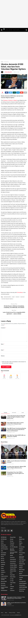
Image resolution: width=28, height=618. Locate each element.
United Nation (22, 585)
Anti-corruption (4, 548)
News (20, 541)
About (6, 612)
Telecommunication (23, 575)
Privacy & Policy (12, 612)
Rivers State (22, 569)
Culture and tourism (3, 578)
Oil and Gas (22, 547)
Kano (11, 573)
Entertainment (4, 590)
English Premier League (4, 588)
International (6, 61)
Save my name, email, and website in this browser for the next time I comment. (14, 362)
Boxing (2, 558)
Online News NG (8, 72)
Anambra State (4, 547)
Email (2, 350)
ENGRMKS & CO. (18, 615)
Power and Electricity (21, 557)
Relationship (22, 563)
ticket (13, 296)
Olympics (21, 548)
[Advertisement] (14, 14)
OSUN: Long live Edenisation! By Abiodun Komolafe (16, 461)
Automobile (3, 552)
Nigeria (20, 543)
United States (22, 589)
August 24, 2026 (5, 457)
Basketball (3, 554)
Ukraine (17, 296)
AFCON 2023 (4, 539)
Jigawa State (13, 569)
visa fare (22, 296)
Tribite (20, 579)
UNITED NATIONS (23, 587)
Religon (21, 567)
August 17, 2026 (11, 469)
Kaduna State (13, 571)
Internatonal (12, 563)
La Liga (11, 578)
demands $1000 (7, 296)
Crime (2, 574)
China (2, 568)
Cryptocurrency (4, 576)
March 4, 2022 (16, 72)
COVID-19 (3, 572)
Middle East (21, 539)
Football (12, 545)
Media (20, 537)
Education (3, 585)
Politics (21, 554)
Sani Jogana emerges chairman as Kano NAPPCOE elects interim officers (13, 455)
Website (3, 355)
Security (21, 571)
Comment (3, 327)
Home (2, 61)
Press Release (22, 560)
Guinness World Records (13, 552)
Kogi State (12, 574)
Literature (12, 590)
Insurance (12, 557)
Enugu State (13, 537)
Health (11, 555)
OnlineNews (20, 292)
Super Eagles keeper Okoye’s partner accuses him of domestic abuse (15, 423)
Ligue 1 (11, 588)
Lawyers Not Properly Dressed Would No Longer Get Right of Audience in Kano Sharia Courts (16, 417)
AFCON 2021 (4, 537)
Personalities (22, 552)
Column (2, 570)
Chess (2, 566)
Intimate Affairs (13, 565)
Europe (11, 539)
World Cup (21, 591)
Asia (2, 550)
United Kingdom (22, 583)
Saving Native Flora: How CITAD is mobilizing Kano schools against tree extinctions (15, 473)
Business (3, 562)
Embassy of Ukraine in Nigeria (10, 100)
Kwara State (12, 576)
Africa (2, 541)
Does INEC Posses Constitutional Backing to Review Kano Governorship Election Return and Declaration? (16, 429)
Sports (20, 573)
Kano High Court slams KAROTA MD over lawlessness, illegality (16, 435)
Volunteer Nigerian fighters (7, 298)
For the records (14, 547)
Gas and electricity (12, 549)
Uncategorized (22, 581)
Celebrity (3, 564)
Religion (21, 565)
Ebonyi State (4, 581)
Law (11, 584)
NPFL (20, 545)
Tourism (21, 577)
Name (2, 344)
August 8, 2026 (10, 476)
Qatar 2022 (21, 561)
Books (2, 556)
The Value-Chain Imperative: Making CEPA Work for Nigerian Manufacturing (16, 467)
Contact (18, 612)
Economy (3, 583)
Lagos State (12, 582)
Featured (12, 543)
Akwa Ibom (3, 545)
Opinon (21, 550)
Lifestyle (12, 586)
